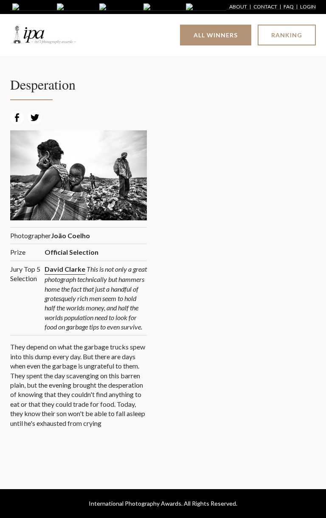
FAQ (289, 7)
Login (308, 7)
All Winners (216, 35)
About (238, 7)
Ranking (286, 35)
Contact (265, 7)
